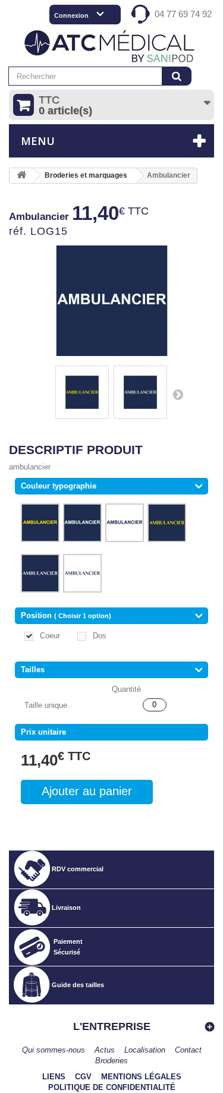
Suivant (178, 394)
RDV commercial (77, 868)
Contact (188, 1049)
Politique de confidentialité (111, 1087)
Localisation (144, 1049)
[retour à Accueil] (21, 175)
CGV (83, 1076)
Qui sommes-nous (53, 1049)
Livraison (66, 907)
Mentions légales (141, 1076)
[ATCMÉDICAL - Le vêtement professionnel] (111, 47)
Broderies (111, 1060)
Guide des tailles (78, 984)
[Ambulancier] (82, 392)
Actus (105, 1049)
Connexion (71, 15)
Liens (53, 1076)
